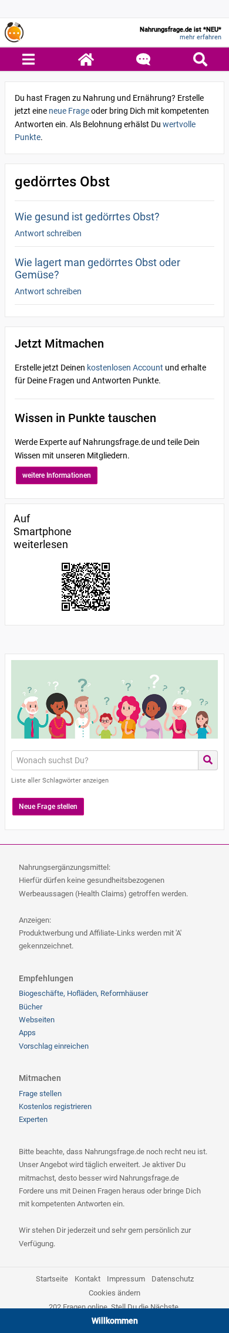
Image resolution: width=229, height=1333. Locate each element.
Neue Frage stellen (48, 806)
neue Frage (69, 110)
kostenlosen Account (125, 367)
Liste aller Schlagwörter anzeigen (60, 780)
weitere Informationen (56, 475)
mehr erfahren (200, 37)
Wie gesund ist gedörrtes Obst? (87, 216)
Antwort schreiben (48, 233)
